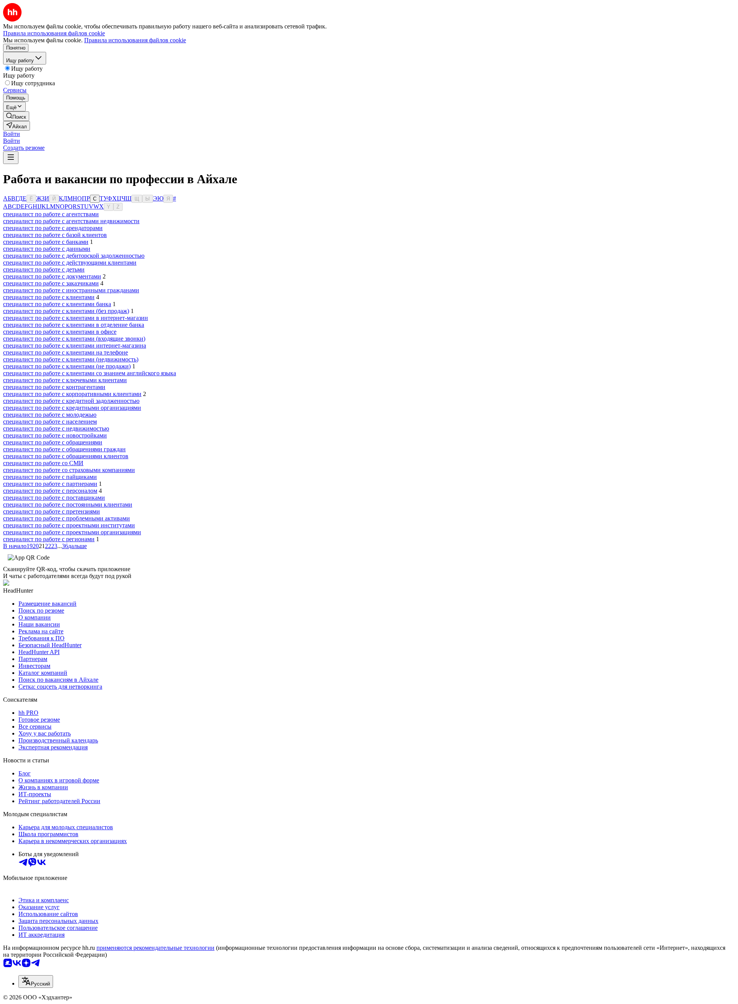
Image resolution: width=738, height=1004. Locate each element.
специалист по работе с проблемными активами (66, 518)
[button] (11, 134)
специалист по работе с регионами (49, 539)
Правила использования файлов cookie (135, 40)
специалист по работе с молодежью (49, 414)
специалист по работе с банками (45, 242)
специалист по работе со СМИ (43, 463)
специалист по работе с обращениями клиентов (65, 456)
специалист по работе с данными (46, 248)
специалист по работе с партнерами (50, 483)
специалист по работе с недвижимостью (56, 428)
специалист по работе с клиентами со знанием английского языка (89, 373)
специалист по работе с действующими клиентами (69, 262)
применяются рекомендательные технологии (155, 947)
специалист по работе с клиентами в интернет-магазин (75, 318)
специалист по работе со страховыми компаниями (69, 470)
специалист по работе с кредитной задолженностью (71, 401)
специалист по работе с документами (52, 276)
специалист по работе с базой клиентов (55, 235)
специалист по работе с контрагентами (54, 387)
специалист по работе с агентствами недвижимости (71, 221)
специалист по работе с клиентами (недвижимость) (70, 359)
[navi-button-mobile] (10, 157)
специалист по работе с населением (50, 421)
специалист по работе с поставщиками (54, 497)
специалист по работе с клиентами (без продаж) (66, 311)
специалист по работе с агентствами (51, 214)
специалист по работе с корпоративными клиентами (72, 394)
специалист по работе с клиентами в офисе (59, 331)
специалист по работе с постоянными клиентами (67, 504)
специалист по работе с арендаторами (53, 228)
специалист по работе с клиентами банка (57, 304)
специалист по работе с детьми (44, 269)
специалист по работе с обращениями (52, 442)
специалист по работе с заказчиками (51, 283)
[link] (16, 116)
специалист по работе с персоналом (50, 490)
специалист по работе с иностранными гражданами (71, 290)
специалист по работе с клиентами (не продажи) (67, 366)
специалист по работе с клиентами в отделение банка (73, 324)
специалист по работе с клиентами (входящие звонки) (74, 338)
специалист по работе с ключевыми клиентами (65, 380)
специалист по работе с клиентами (49, 297)
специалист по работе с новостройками (55, 435)
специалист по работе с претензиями (51, 511)
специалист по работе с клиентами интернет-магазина (74, 345)
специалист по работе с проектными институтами (69, 525)
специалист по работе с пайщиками (50, 477)
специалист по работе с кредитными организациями (72, 407)
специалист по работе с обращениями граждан (64, 449)
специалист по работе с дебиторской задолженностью (74, 255)
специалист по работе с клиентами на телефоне (65, 352)
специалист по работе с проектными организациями (72, 532)
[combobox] (35, 981)
